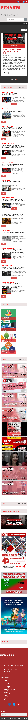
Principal (5, 680)
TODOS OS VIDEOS (22, 359)
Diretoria (8, 685)
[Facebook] (18, 2)
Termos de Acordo (8, 697)
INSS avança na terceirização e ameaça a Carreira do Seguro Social (13, 50)
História (8, 683)
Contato (5, 698)
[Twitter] (24, 2)
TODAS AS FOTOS (22, 504)
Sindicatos (6, 695)
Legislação (6, 691)
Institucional (6, 682)
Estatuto (8, 686)
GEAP (5, 700)
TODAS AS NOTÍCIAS (21, 87)
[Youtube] (26, 2)
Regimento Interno (11, 688)
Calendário (6, 692)
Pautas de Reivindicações (9, 689)
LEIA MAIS (14, 104)
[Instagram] (21, 2)
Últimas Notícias (7, 694)
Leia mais (6, 72)
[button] (24, 23)
